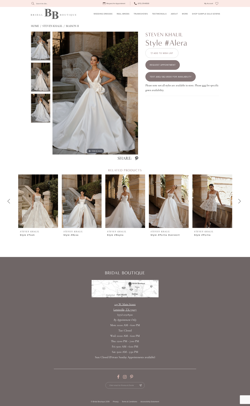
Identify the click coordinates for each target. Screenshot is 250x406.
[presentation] (38, 201)
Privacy (115, 402)
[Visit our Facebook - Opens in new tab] (118, 377)
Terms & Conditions (129, 402)
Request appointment (163, 65)
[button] (208, 3)
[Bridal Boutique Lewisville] (53, 14)
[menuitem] (114, 3)
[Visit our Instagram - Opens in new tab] (125, 377)
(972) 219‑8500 (125, 315)
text (204, 85)
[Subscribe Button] (140, 385)
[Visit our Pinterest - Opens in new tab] (131, 377)
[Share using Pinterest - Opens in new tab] (136, 158)
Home (35, 26)
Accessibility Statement (149, 402)
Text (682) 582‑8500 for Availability (171, 77)
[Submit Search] (32, 3)
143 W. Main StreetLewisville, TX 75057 (125, 307)
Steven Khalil (52, 26)
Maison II (72, 26)
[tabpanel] (40, 47)
